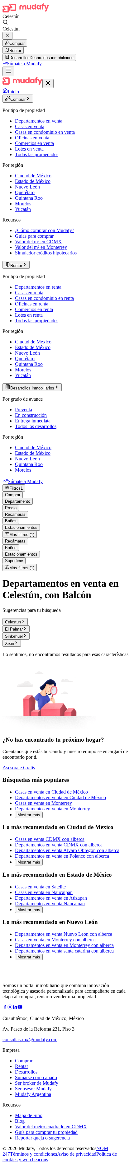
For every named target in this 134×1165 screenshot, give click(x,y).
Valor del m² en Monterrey (41, 247)
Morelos (23, 203)
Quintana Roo (29, 198)
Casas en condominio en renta (44, 298)
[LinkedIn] (14, 1007)
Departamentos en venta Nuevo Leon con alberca (63, 934)
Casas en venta (29, 126)
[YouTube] (19, 1007)
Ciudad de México (33, 175)
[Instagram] (9, 1007)
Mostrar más (28, 815)
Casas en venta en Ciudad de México (51, 792)
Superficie (14, 560)
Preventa (23, 409)
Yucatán (23, 209)
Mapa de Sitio (28, 1115)
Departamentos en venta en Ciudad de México (60, 797)
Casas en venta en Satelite (40, 886)
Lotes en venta (29, 148)
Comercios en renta (34, 309)
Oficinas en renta (31, 303)
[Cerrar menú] (48, 83)
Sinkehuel (14, 636)
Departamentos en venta (38, 120)
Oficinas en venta (32, 137)
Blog (20, 1121)
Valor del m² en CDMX (38, 241)
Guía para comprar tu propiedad (46, 1132)
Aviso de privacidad (76, 1154)
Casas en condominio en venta (45, 132)
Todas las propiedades (36, 154)
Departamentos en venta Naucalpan (50, 903)
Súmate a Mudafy (24, 63)
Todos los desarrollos (35, 426)
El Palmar (14, 629)
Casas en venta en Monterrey (43, 803)
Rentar (15, 50)
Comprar (17, 43)
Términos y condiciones (33, 1154)
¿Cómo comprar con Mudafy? (44, 230)
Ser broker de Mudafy (36, 1083)
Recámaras (15, 514)
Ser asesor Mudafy (33, 1088)
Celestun (13, 622)
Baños (11, 521)
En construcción (31, 415)
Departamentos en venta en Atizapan (51, 898)
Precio (11, 508)
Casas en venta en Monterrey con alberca (55, 939)
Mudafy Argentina (33, 1094)
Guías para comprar (34, 236)
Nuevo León (27, 186)
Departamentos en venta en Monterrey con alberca (64, 945)
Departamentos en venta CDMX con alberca (59, 844)
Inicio (13, 91)
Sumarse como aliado (36, 1077)
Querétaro (25, 192)
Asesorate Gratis (18, 767)
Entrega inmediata (32, 420)
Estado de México (32, 181)
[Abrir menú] (8, 71)
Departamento (17, 501)
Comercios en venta (34, 143)
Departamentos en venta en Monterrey (52, 808)
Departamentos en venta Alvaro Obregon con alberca (67, 850)
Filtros (16, 488)
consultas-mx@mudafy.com (29, 1039)
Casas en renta (29, 292)
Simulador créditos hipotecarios (46, 252)
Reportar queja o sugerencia (42, 1137)
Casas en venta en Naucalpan (44, 892)
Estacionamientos (21, 527)
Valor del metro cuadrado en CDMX (51, 1126)
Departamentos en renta (38, 287)
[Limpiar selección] (7, 36)
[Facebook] (4, 1007)
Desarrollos (26, 1071)
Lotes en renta (29, 315)
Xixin (9, 643)
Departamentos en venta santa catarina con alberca (64, 950)
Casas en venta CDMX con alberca (49, 839)
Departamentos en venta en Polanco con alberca (62, 856)
